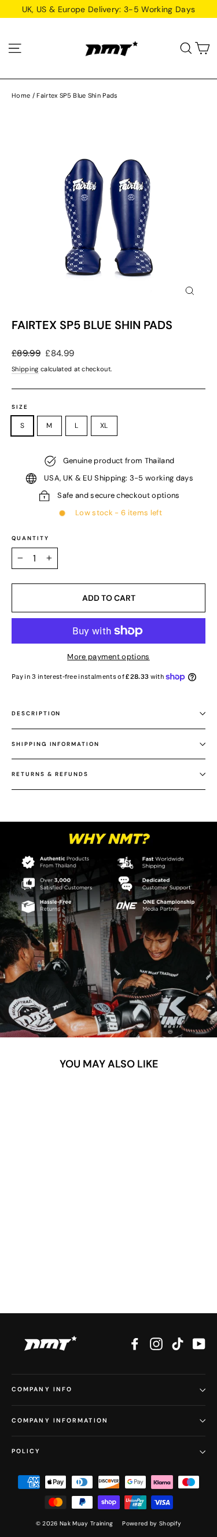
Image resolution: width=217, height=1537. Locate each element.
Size (20, 407)
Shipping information (56, 744)
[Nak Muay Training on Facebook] (134, 1344)
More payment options (108, 657)
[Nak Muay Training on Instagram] (156, 1344)
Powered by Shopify (151, 1523)
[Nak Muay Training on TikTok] (177, 1344)
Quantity (30, 538)
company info (42, 1389)
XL (104, 425)
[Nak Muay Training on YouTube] (199, 1344)
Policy (26, 1451)
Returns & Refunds (50, 774)
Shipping (25, 369)
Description (36, 713)
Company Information (60, 1420)
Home (21, 95)
